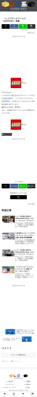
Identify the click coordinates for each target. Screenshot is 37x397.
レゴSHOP (9, 381)
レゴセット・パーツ (9, 387)
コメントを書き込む (18, 355)
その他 (27, 387)
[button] (31, 26)
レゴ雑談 (27, 381)
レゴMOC (27, 384)
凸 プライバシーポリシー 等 (18, 390)
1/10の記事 (7, 98)
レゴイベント (7, 134)
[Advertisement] (18, 56)
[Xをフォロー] (18, 197)
